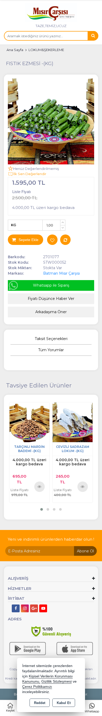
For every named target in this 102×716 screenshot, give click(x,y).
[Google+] (34, 608)
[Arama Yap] (93, 36)
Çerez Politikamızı (37, 687)
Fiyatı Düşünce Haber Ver (51, 298)
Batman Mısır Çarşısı (61, 273)
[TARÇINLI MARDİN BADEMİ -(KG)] (29, 421)
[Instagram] (25, 608)
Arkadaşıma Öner (51, 312)
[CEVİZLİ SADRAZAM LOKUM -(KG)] (73, 421)
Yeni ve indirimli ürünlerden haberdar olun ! (51, 539)
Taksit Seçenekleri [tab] (51, 338)
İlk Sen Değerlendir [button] (29, 174)
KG (13, 225)
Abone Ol (85, 551)
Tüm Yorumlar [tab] (51, 350)
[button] (41, 509)
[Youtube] (43, 608)
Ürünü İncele (40, 486)
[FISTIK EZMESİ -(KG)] (51, 121)
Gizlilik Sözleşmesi (56, 681)
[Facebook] (16, 608)
